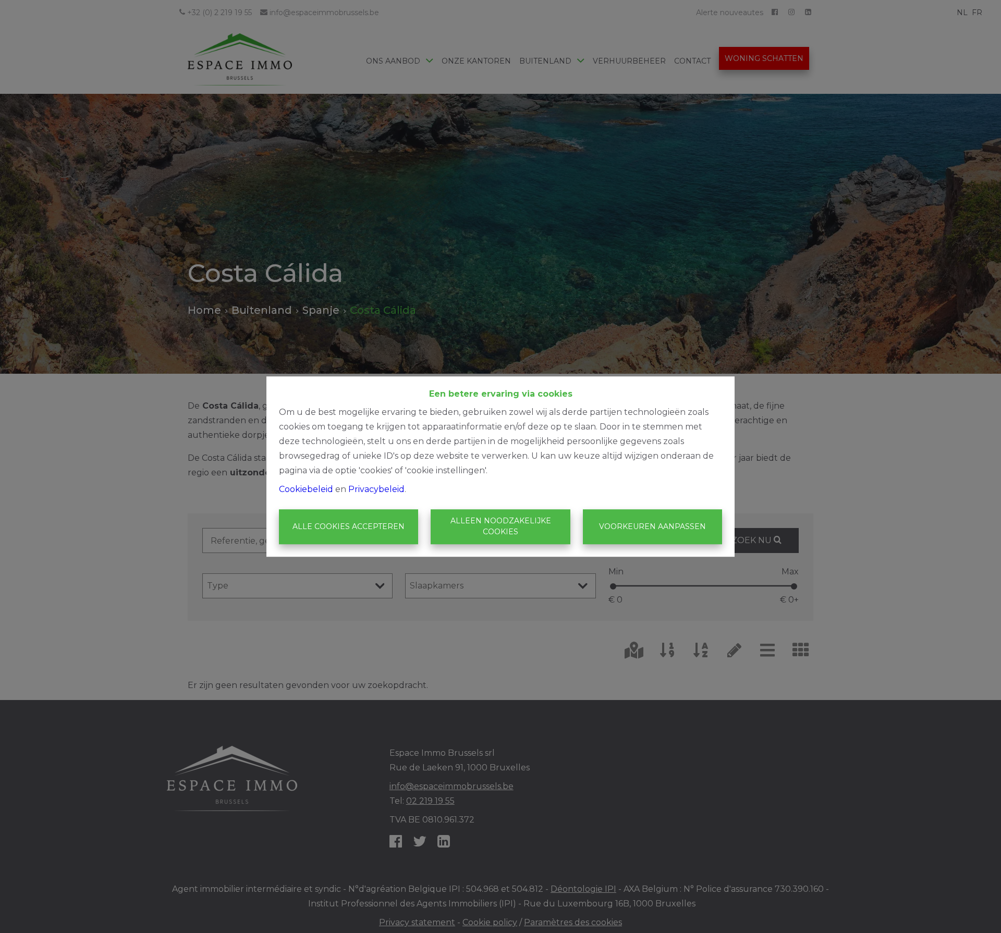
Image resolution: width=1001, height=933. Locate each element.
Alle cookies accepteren (348, 526)
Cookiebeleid (306, 489)
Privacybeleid (376, 489)
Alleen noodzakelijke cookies (500, 527)
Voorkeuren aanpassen (652, 526)
